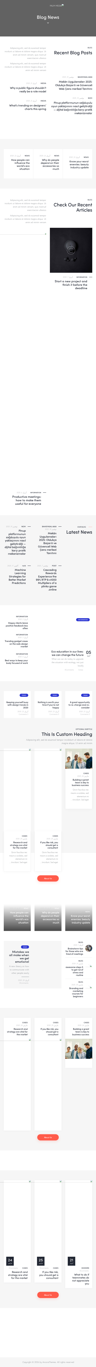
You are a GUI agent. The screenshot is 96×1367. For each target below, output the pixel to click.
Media (43, 83)
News (25, 947)
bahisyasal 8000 (85, 77)
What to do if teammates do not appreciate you (80, 1279)
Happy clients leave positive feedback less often (17, 626)
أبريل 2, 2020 (23, 619)
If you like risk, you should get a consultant (49, 845)
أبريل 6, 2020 (22, 492)
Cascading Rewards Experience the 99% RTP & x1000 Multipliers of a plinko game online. (46, 579)
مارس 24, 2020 (21, 838)
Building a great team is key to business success (80, 782)
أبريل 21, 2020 (31, 83)
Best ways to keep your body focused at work (16, 661)
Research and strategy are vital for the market (18, 845)
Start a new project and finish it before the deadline (71, 284)
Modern (85, 1268)
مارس (41, 1261)
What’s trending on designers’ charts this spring (27, 107)
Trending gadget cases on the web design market (16, 644)
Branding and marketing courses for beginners (76, 992)
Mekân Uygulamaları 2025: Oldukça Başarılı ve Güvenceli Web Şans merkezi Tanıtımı (73, 85)
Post (54, 565)
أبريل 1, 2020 (78, 945)
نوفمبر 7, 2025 (42, 566)
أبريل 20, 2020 (23, 980)
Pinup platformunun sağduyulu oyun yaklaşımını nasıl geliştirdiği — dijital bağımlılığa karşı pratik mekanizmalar (71, 108)
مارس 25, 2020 (52, 838)
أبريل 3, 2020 (23, 637)
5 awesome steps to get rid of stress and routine (74, 971)
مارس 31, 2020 (77, 963)
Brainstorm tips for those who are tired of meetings (74, 951)
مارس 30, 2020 (77, 984)
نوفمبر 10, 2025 (68, 77)
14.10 (24, 565)
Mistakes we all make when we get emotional (19, 956)
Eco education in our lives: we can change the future (67, 653)
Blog (80, 942)
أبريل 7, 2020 (68, 277)
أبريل (88, 653)
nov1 (90, 98)
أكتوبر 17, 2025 (12, 566)
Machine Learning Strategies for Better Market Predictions (17, 576)
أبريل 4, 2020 (23, 656)
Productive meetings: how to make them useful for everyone (26, 500)
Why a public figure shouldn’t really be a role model (28, 89)
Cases (86, 773)
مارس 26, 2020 (83, 776)
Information (81, 277)
